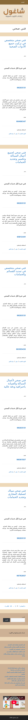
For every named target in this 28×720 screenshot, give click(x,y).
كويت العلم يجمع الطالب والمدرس (16, 651)
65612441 (21, 237)
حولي (16, 133)
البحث (23, 617)
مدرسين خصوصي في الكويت (17, 649)
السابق (22, 606)
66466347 (21, 121)
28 (11, 606)
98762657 (21, 576)
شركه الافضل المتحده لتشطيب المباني (14, 676)
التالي (7, 606)
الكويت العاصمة (22, 133)
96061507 (21, 459)
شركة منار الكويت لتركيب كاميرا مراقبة (14, 647)
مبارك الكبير (11, 133)
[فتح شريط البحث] (2, 2)
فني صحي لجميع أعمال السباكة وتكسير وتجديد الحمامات (17, 157)
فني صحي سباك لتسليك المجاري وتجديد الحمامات (17, 494)
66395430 (21, 349)
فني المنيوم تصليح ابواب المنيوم (16, 644)
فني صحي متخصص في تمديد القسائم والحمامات (15, 271)
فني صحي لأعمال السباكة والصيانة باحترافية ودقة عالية (15, 383)
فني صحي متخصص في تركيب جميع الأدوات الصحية (15, 43)
